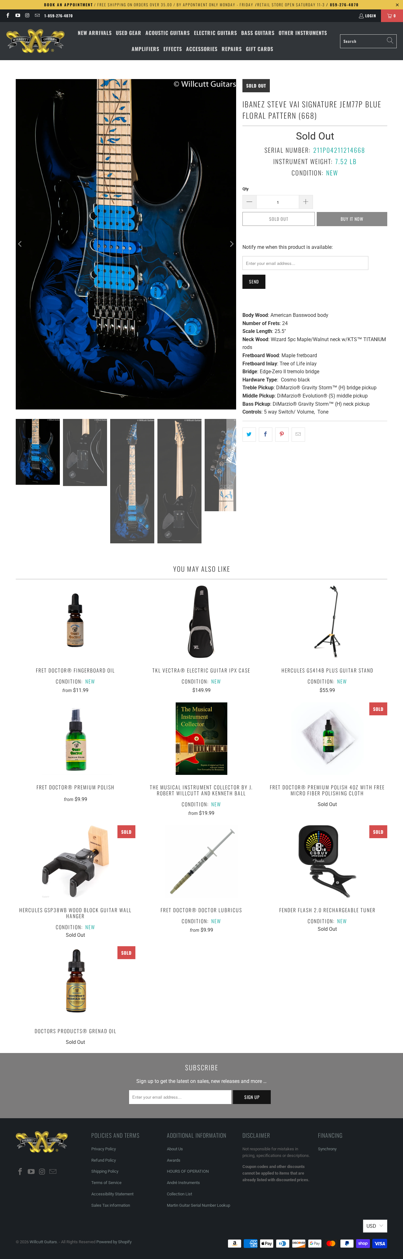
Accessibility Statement (112, 1194)
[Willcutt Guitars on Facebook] (7, 15)
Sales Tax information (110, 1205)
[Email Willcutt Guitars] (37, 15)
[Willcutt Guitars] (35, 41)
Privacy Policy (103, 1149)
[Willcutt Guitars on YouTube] (17, 15)
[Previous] (20, 244)
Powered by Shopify (114, 1241)
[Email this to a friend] (298, 434)
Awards (173, 1160)
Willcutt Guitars (43, 1241)
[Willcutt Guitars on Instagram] (27, 15)
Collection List (179, 1194)
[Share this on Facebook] (265, 434)
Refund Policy (103, 1160)
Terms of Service (106, 1182)
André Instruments (183, 1182)
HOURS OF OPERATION (188, 1171)
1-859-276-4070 (58, 15)
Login (370, 15)
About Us (175, 1149)
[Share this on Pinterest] (282, 434)
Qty (245, 188)
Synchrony (327, 1149)
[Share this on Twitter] (249, 434)
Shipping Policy (104, 1171)
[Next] (231, 244)
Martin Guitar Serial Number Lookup (198, 1205)
